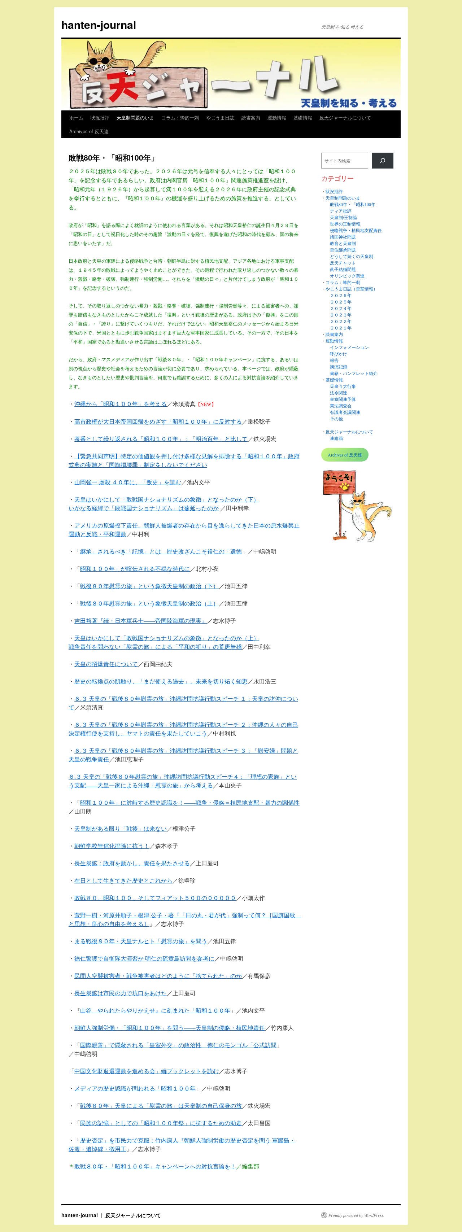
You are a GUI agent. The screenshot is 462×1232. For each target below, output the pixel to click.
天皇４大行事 (343, 386)
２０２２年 (341, 321)
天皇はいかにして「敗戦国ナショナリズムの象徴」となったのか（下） (166, 499)
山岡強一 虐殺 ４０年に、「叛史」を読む (127, 482)
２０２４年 (341, 308)
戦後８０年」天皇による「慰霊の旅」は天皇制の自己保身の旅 (161, 1105)
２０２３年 (341, 315)
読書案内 (250, 117)
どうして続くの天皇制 (351, 256)
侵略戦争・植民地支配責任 (356, 230)
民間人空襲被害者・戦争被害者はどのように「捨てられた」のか (158, 975)
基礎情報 (302, 117)
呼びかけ (338, 354)
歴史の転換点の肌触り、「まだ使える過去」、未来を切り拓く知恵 (161, 681)
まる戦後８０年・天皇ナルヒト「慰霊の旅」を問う (140, 941)
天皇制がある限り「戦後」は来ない (120, 828)
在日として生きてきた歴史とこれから (123, 880)
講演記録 (338, 367)
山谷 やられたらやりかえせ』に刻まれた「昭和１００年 (155, 1010)
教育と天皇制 (343, 243)
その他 (336, 418)
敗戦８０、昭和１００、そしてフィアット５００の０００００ (155, 897)
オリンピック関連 (347, 276)
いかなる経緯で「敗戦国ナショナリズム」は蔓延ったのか (144, 508)
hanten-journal (98, 24)
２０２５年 (341, 302)
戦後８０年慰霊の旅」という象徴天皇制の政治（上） (149, 603)
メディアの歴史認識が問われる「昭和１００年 (135, 1088)
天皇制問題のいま (135, 117)
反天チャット (343, 263)
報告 (334, 360)
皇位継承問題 (343, 250)
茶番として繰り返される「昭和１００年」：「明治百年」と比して (161, 438)
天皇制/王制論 (343, 217)
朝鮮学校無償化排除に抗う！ (111, 845)
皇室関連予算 (343, 399)
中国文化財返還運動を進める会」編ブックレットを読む (146, 1071)
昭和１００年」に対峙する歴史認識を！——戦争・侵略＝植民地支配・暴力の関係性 (190, 802)
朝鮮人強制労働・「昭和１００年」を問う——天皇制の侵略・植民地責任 (169, 1027)
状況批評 (100, 117)
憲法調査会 (341, 406)
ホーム (76, 117)
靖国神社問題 (343, 237)
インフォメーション (349, 347)
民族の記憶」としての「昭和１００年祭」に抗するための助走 (161, 1123)
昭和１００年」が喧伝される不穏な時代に (135, 568)
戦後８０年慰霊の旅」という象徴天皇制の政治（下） (149, 586)
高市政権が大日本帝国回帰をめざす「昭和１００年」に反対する (158, 421)
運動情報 (276, 117)
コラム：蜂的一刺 (180, 117)
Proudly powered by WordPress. (356, 1215)
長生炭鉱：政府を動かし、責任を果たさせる (132, 863)
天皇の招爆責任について (106, 664)
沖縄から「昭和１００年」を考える (120, 403)
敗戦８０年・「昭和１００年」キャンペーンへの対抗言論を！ (155, 1166)
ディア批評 (341, 211)
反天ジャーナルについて (345, 117)
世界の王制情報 (345, 224)
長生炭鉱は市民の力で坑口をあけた (120, 993)
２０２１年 (341, 328)
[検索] (382, 161)
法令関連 (338, 393)
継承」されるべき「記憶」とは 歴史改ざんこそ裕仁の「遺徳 (161, 551)
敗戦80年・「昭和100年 (352, 204)
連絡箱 (336, 438)
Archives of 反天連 (89, 131)
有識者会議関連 (345, 412)
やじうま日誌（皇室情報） (352, 289)
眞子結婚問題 (343, 269)
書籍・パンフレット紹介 (354, 373)
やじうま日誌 (220, 117)
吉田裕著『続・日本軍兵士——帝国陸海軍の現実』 (140, 620)
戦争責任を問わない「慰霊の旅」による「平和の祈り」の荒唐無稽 (155, 646)
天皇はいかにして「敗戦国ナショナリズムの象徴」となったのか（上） (166, 638)
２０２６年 (341, 295)
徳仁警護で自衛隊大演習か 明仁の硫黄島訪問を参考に (144, 958)
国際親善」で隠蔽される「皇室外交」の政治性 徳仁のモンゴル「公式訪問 (178, 1045)
